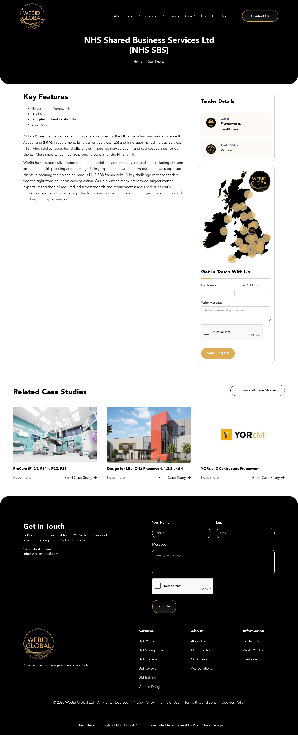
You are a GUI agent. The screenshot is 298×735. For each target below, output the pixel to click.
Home (138, 62)
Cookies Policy (233, 702)
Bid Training (147, 677)
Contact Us (251, 641)
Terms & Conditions (200, 702)
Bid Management (151, 650)
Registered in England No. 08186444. (109, 725)
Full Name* (209, 285)
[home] (32, 16)
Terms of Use (169, 702)
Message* (160, 544)
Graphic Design (150, 686)
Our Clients (199, 659)
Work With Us (253, 650)
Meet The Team (202, 650)
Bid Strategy (148, 659)
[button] (122, 16)
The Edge (219, 16)
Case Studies (195, 16)
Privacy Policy (143, 702)
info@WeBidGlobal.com (40, 554)
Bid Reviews (147, 668)
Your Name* (161, 522)
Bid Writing (147, 641)
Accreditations (201, 668)
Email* (221, 522)
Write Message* (212, 303)
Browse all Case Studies (257, 390)
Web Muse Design (208, 725)
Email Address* (249, 285)
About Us (198, 641)
